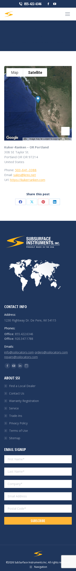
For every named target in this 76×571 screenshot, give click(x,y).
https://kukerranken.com (27, 180)
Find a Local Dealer (22, 386)
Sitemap (14, 438)
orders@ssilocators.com (51, 352)
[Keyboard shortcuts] (25, 139)
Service (14, 408)
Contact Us (16, 393)
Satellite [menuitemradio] (35, 72)
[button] (38, 99)
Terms (67, 139)
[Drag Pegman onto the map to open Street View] (65, 131)
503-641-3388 (26, 170)
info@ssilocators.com (19, 352)
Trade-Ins (15, 416)
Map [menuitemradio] (14, 72)
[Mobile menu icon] (67, 14)
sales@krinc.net (24, 175)
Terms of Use (18, 431)
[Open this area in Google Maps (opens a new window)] (12, 138)
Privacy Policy (18, 423)
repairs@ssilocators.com (21, 357)
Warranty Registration (24, 401)
